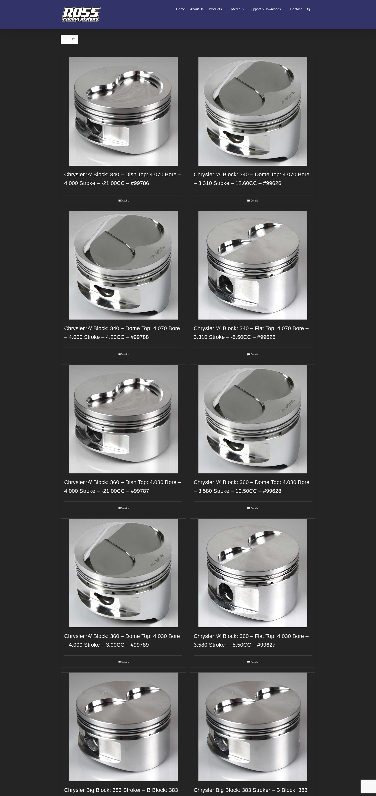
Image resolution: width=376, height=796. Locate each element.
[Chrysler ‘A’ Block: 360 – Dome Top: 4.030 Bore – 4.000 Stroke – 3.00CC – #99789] (123, 573)
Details (125, 200)
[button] (308, 9)
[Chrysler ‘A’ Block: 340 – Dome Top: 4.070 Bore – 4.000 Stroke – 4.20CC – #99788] (123, 265)
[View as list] (73, 39)
